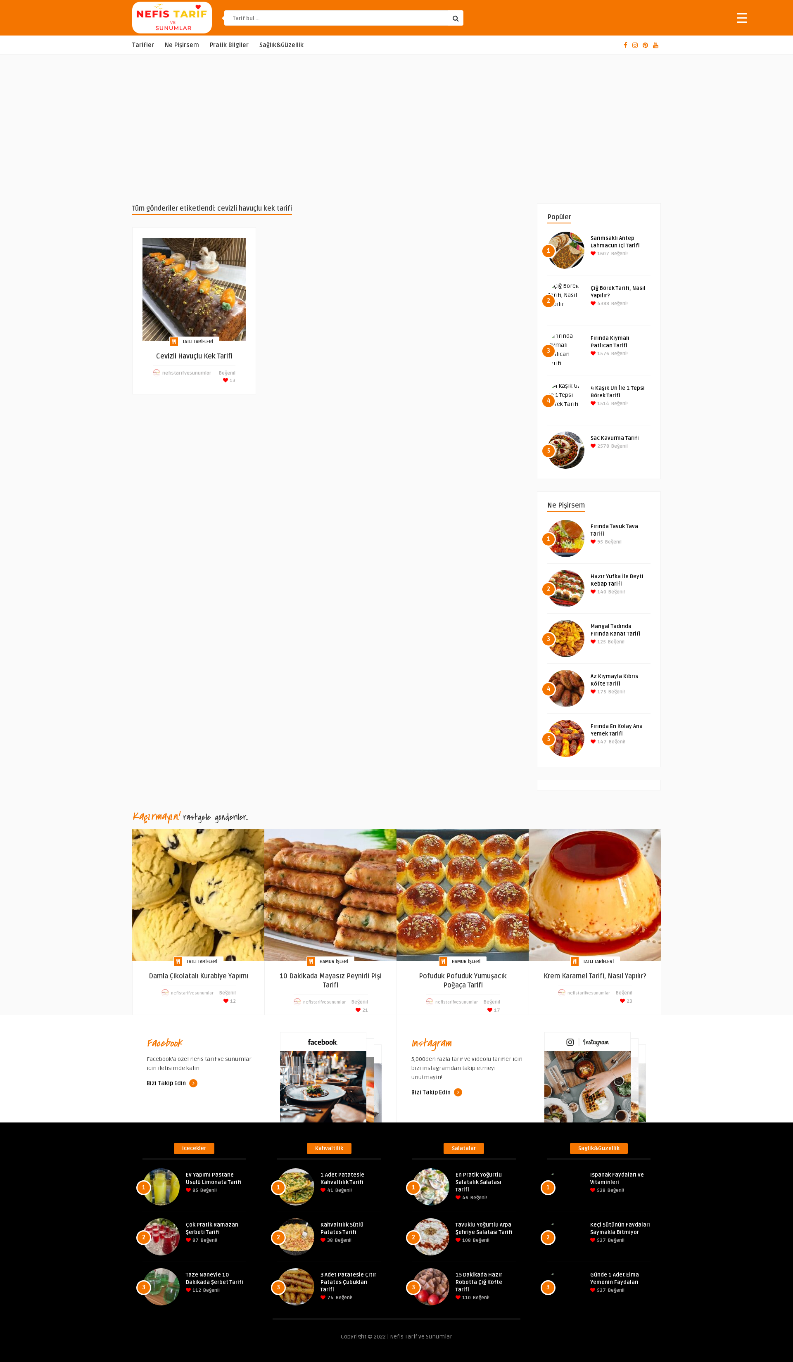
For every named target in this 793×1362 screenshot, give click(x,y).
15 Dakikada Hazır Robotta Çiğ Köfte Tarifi (479, 1282)
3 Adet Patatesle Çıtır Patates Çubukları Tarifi (348, 1282)
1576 (602, 354)
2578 (602, 446)
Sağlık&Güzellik (281, 45)
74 (330, 1298)
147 (601, 742)
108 (466, 1240)
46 (464, 1198)
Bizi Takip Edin (167, 1083)
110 (466, 1298)
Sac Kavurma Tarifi (615, 438)
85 (194, 1190)
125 (601, 642)
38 (329, 1240)
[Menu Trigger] (742, 17)
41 (329, 1190)
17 (496, 1010)
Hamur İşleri (334, 961)
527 (601, 1240)
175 (601, 692)
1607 (602, 254)
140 (601, 592)
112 (196, 1290)
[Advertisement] (396, 129)
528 (600, 1190)
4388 (602, 304)
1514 (602, 404)
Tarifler (143, 45)
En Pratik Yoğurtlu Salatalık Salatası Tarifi (479, 1182)
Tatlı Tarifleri (198, 341)
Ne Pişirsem (182, 45)
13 (231, 380)
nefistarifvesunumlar (186, 373)
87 (195, 1240)
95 (599, 542)
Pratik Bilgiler (229, 45)
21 (364, 1010)
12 (232, 1001)
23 (628, 1001)
